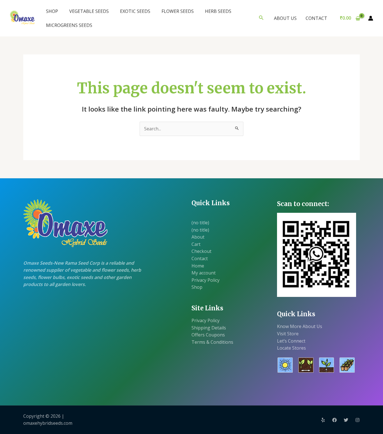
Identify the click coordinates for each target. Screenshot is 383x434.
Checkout (201, 251)
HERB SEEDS (218, 11)
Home (198, 266)
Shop (197, 287)
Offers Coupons (208, 335)
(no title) (200, 223)
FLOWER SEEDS (177, 11)
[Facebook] (334, 420)
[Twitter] (346, 420)
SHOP (52, 11)
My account (204, 273)
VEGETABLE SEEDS (89, 11)
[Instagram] (357, 420)
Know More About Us (299, 326)
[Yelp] (323, 420)
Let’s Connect (291, 341)
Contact (200, 258)
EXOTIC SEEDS (135, 11)
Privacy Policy (206, 280)
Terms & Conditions (212, 342)
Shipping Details (209, 328)
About (198, 237)
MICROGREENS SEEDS (69, 25)
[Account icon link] (370, 18)
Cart (196, 244)
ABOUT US (285, 18)
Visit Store (288, 334)
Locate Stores (291, 348)
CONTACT (316, 18)
